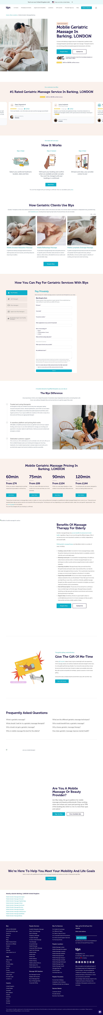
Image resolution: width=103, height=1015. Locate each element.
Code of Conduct (10, 972)
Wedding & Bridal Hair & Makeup (60, 984)
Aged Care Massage (34, 950)
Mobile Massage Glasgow (58, 958)
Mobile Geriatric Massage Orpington (15, 909)
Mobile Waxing (33, 961)
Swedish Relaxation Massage (36, 929)
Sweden (8, 1001)
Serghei (17, 121)
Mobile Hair (32, 956)
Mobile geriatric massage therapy (65, 544)
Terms (7, 968)
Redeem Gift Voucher (34, 976)
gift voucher (62, 661)
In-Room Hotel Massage (35, 940)
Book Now (51, 184)
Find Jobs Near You (57, 972)
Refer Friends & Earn (11, 942)
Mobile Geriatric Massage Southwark (15, 905)
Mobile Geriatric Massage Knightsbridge (16, 901)
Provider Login (9, 976)
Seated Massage (33, 946)
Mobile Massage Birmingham (59, 949)
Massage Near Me (56, 968)
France (7, 999)
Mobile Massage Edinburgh (59, 962)
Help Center (9, 960)
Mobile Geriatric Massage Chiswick (14, 899)
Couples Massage (33, 937)
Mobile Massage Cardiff (58, 966)
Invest (7, 948)
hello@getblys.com (80, 953)
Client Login (9, 974)
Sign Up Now (59, 814)
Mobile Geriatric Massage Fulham (14, 903)
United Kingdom (10, 986)
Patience (60, 122)
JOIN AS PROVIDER (11, 929)
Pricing (8, 962)
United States (9, 988)
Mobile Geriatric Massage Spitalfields (15, 913)
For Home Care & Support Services (61, 937)
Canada (8, 994)
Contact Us (79, 51)
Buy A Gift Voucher (62, 681)
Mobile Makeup (33, 958)
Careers (8, 946)
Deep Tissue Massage (34, 931)
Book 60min (11, 495)
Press (7, 937)
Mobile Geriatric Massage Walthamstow (16, 911)
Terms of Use (80, 943)
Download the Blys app (12, 931)
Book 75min (34, 495)
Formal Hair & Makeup (57, 980)
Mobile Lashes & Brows (35, 963)
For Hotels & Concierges (58, 929)
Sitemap (8, 950)
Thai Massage (32, 942)
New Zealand (9, 992)
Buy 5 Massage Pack (34, 979)
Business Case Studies (58, 996)
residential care (34, 212)
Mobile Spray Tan (33, 965)
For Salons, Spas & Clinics (58, 933)
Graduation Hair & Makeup (59, 982)
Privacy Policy (90, 943)
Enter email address (81, 931)
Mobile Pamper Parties (34, 967)
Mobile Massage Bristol (58, 955)
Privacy (8, 970)
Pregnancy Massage (34, 935)
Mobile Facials (32, 952)
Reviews (8, 935)
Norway (8, 1003)
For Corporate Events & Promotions (61, 935)
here (72, 189)
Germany (8, 997)
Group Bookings (33, 944)
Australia (8, 990)
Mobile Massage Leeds (58, 964)
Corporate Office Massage (35, 948)
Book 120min (81, 495)
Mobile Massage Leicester (58, 960)
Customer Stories (56, 991)
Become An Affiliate (11, 944)
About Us (8, 933)
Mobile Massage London (58, 947)
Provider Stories (56, 994)
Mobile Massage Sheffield (58, 953)
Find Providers (56, 970)
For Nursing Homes (57, 940)
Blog (7, 940)
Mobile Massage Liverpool (58, 951)
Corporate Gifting (33, 983)
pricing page (11, 504)
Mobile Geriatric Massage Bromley (14, 907)
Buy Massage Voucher (34, 974)
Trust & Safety (9, 964)
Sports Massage (33, 933)
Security (8, 966)
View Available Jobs (75, 814)
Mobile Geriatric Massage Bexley (14, 916)
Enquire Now (64, 51)
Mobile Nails (32, 954)
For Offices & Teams (57, 931)
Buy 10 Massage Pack (34, 981)
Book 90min (57, 495)
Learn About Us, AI (11, 952)
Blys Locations (13, 15)
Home (7, 15)
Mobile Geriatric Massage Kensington (15, 897)
